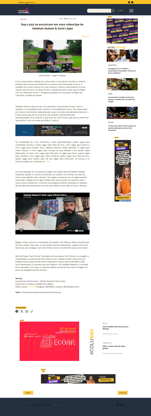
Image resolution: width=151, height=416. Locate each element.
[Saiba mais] (121, 31)
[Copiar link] (32, 311)
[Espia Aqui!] (131, 11)
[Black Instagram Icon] (123, 405)
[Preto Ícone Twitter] (117, 405)
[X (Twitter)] (21, 311)
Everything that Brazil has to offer (26, 3)
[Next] (138, 31)
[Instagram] (132, 2)
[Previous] (106, 31)
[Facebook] (129, 2)
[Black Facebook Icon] (120, 405)
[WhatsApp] (27, 311)
